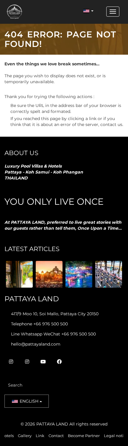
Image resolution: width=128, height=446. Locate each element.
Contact (56, 435)
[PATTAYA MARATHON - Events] (108, 274)
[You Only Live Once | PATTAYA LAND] (14, 11)
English (29, 401)
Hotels (7, 435)
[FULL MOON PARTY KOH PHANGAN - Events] (78, 274)
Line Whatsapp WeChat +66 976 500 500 (53, 334)
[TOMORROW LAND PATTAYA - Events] (49, 274)
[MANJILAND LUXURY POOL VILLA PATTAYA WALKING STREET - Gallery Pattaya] (19, 274)
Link (40, 435)
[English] (88, 11)
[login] (100, 11)
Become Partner (84, 435)
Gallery (25, 435)
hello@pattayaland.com (35, 344)
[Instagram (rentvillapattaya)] (11, 361)
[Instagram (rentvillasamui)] (27, 361)
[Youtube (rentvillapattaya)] (43, 361)
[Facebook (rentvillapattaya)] (59, 361)
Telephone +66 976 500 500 (39, 324)
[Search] (93, 385)
